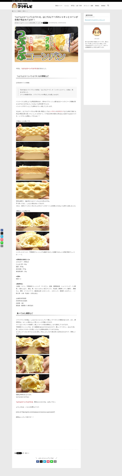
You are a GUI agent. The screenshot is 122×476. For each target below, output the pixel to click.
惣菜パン (45, 22)
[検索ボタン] (108, 5)
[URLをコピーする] (55, 461)
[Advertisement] (46, 435)
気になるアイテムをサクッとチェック (95, 20)
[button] (37, 461)
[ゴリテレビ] (22, 5)
